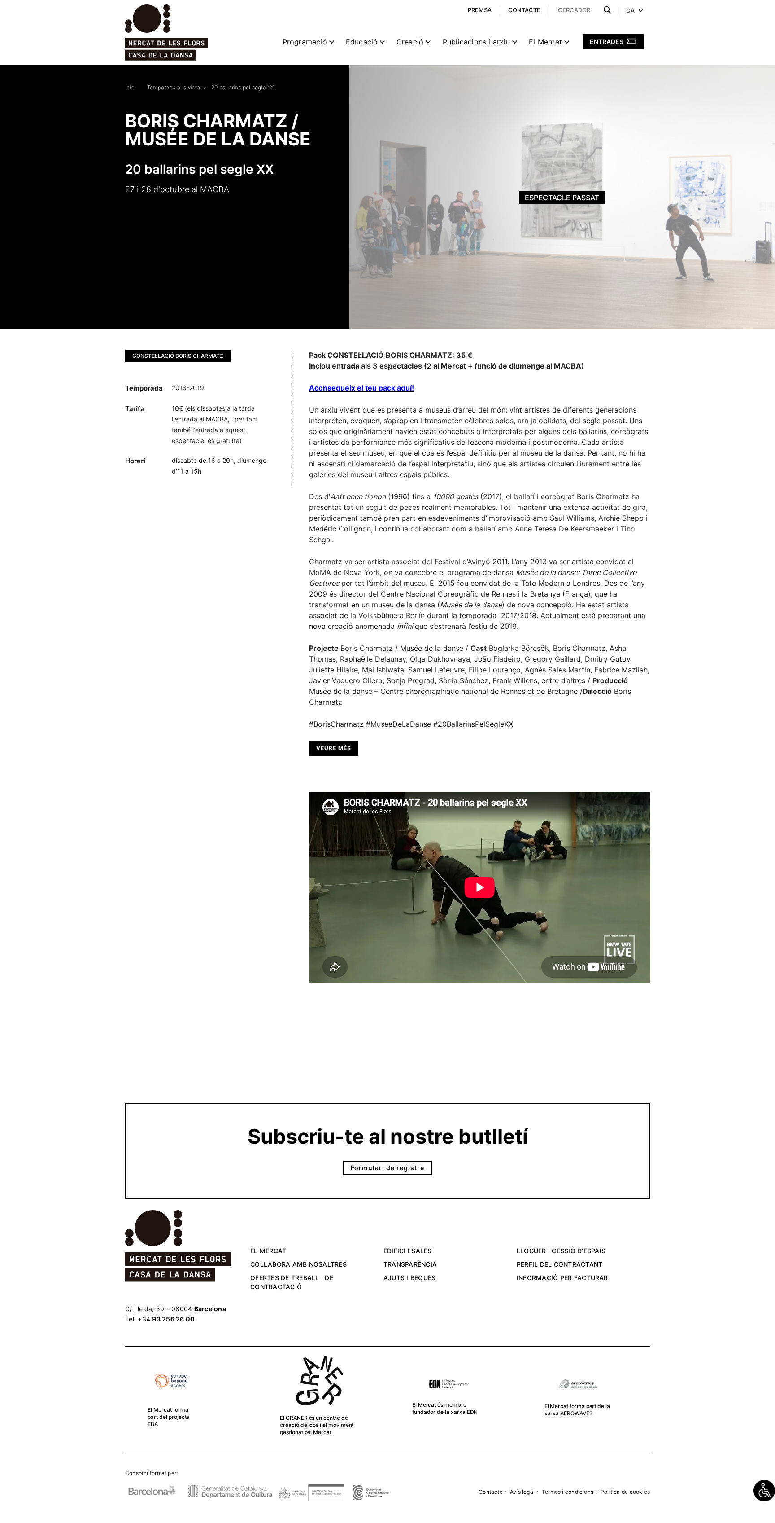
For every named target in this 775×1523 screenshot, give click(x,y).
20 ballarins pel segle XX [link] (242, 87)
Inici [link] (130, 87)
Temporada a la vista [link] (173, 87)
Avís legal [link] (522, 1491)
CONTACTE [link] (524, 9)
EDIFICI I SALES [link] (407, 1251)
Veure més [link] (333, 748)
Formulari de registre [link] (387, 1168)
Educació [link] (362, 41)
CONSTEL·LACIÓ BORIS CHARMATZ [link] (177, 355)
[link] (764, 1490)
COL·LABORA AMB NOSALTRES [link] (298, 1264)
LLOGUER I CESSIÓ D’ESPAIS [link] (561, 1251)
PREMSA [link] (480, 9)
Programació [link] (305, 41)
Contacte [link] (491, 1491)
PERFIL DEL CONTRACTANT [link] (560, 1264)
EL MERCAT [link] (268, 1251)
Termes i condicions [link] (567, 1491)
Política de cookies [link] (625, 1491)
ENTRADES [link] (607, 41)
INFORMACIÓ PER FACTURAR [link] (562, 1278)
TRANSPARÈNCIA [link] (410, 1264)
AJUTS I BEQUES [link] (409, 1278)
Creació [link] (409, 41)
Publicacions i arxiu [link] (476, 41)
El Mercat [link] (545, 41)
